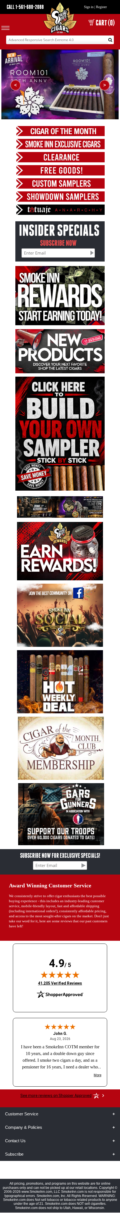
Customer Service (21, 1113)
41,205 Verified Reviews (60, 983)
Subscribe (14, 1154)
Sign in (88, 7)
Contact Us (15, 1140)
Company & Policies (23, 1127)
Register (101, 7)
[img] (60, 974)
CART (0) (105, 23)
